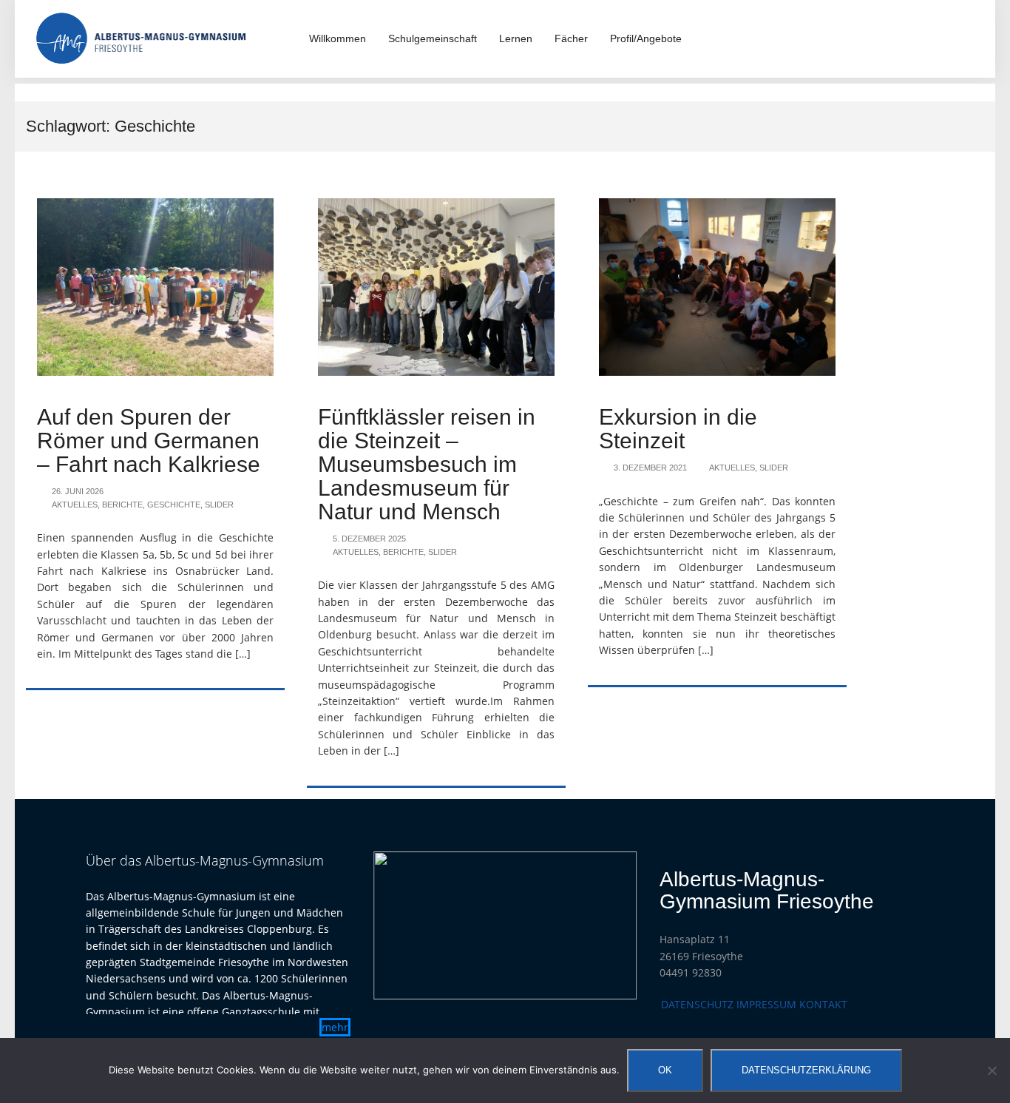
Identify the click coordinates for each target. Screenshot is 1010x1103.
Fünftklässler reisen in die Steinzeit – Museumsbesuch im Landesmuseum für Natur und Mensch (426, 464)
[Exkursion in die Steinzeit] (717, 286)
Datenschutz (697, 1004)
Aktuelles (75, 504)
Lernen (515, 38)
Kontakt (823, 1004)
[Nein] (991, 1070)
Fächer (571, 38)
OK (665, 1070)
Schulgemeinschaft (432, 38)
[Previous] (403, 925)
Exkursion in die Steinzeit (678, 429)
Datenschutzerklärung (806, 1070)
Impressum (766, 1004)
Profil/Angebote (646, 38)
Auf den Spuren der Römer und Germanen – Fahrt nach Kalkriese (148, 440)
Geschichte (173, 504)
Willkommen (337, 38)
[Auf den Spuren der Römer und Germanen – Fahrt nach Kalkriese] (155, 286)
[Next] (606, 925)
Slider (219, 504)
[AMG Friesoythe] (141, 37)
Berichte (122, 504)
